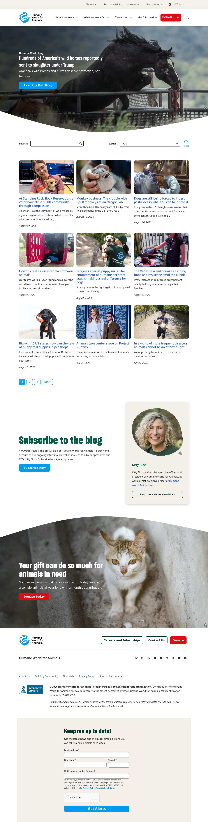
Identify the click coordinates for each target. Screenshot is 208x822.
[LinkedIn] (167, 657)
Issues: (113, 143)
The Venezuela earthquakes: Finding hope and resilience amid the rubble (160, 273)
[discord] (185, 657)
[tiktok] (173, 657)
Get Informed (146, 17)
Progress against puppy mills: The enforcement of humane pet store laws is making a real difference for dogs (101, 276)
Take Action (121, 17)
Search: (23, 143)
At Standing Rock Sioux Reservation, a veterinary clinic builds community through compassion (46, 202)
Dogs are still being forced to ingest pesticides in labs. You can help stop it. (161, 200)
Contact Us (156, 640)
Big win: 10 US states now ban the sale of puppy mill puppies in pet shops (46, 345)
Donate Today (34, 596)
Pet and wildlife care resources (121, 4)
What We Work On (94, 17)
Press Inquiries (155, 4)
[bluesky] (161, 657)
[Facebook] (155, 657)
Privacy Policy (87, 676)
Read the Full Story (38, 85)
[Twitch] (136, 657)
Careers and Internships (122, 640)
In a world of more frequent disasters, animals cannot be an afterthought (161, 345)
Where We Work (65, 17)
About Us (91, 4)
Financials (68, 676)
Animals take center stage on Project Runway (102, 345)
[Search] (185, 17)
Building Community (46, 676)
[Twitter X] (149, 657)
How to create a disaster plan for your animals (46, 273)
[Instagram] (142, 657)
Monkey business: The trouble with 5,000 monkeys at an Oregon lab (101, 200)
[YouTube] (179, 657)
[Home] (31, 640)
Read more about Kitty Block (157, 494)
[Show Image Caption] (205, 107)
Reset (186, 145)
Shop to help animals (111, 676)
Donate (167, 17)
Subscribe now (35, 468)
